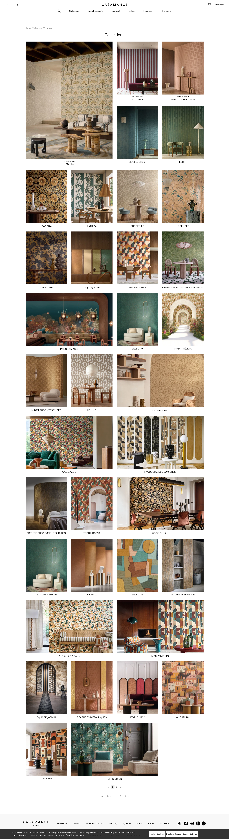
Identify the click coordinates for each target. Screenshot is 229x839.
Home (28, 28)
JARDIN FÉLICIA (183, 348)
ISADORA (46, 226)
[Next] (121, 787)
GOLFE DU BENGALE (183, 594)
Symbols (127, 823)
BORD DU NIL (160, 533)
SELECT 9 (137, 348)
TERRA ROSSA (91, 533)
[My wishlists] (209, 4)
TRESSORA (46, 287)
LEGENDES (183, 226)
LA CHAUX (92, 594)
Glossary (113, 823)
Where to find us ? (95, 823)
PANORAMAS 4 (69, 348)
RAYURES (137, 99)
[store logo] (114, 4)
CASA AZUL (69, 471)
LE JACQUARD (92, 287)
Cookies (150, 823)
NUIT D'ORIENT (115, 778)
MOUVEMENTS (160, 656)
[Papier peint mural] (204, 824)
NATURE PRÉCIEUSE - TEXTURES (46, 533)
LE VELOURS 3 (137, 161)
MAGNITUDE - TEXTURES (46, 410)
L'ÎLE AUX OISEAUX (69, 656)
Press (139, 823)
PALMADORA (160, 410)
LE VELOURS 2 (137, 717)
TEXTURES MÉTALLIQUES (92, 717)
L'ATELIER (46, 778)
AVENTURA (183, 717)
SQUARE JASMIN (46, 717)
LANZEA (92, 226)
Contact (76, 823)
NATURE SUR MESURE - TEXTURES (183, 287)
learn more (79, 835)
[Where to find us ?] (17, 4)
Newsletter (62, 823)
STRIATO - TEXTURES (182, 99)
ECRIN (182, 161)
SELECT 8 (137, 594)
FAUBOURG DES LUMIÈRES (160, 471)
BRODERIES (137, 226)
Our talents (164, 823)
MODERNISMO (137, 287)
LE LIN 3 (91, 410)
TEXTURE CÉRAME (46, 594)
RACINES (69, 163)
